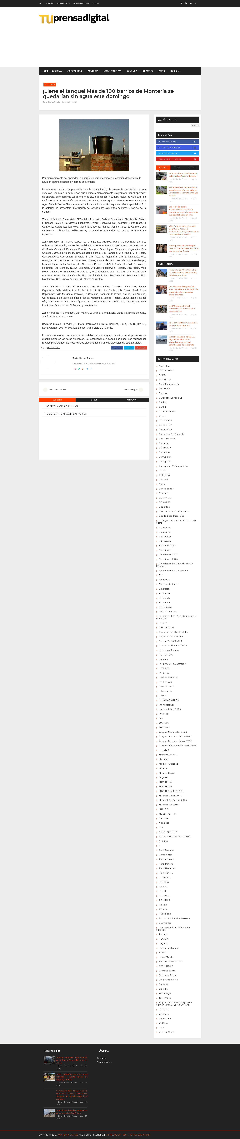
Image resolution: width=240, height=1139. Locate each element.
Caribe (162, 407)
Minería (163, 768)
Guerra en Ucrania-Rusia (173, 645)
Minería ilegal (167, 773)
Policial (163, 886)
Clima (162, 416)
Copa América (167, 439)
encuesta (164, 579)
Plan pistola (166, 873)
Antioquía (164, 388)
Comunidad (165, 429)
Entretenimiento (168, 584)
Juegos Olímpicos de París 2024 (178, 745)
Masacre (164, 759)
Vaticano (164, 1014)
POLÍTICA (93, 71)
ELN (161, 575)
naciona (163, 818)
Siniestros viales (168, 980)
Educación (165, 541)
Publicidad (165, 914)
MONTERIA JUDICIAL (171, 791)
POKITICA (164, 877)
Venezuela (165, 1018)
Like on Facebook (167, 141)
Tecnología (165, 993)
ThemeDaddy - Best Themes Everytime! (127, 1135)
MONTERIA (165, 782)
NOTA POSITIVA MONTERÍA (175, 836)
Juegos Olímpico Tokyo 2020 (175, 741)
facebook (118, 348)
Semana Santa (167, 971)
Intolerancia (166, 691)
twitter (130, 348)
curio (162, 484)
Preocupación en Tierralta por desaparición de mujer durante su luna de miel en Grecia (184, 248)
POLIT (162, 891)
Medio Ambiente (168, 764)
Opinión (163, 841)
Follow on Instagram (169, 147)
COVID (163, 470)
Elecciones (165, 550)
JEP (161, 718)
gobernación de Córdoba (173, 632)
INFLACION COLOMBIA (172, 664)
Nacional (164, 823)
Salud (162, 952)
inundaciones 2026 (170, 709)
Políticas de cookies (81, 3)
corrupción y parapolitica (173, 466)
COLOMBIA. (166, 425)
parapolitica (165, 855)
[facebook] (196, 3)
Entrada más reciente (57, 390)
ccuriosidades (167, 411)
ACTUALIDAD (75, 71)
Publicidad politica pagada (174, 918)
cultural (163, 479)
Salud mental (166, 957)
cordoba (164, 443)
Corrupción (165, 461)
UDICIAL (164, 1009)
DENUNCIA (165, 498)
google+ (142, 348)
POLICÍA (164, 882)
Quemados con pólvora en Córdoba (173, 928)
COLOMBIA (165, 420)
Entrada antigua (130, 390)
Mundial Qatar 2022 (170, 795)
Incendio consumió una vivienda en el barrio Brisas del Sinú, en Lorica (71, 1060)
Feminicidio (165, 607)
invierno (163, 714)
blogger (57, 400)
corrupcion (165, 457)
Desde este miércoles (171, 516)
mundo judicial (167, 814)
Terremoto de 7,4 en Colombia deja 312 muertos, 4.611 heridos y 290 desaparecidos (183, 272)
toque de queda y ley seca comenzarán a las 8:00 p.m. (174, 1003)
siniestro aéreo (168, 975)
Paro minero (166, 864)
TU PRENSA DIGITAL (67, 1135)
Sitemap (95, 3)
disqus (94, 400)
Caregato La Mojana (170, 398)
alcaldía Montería (169, 384)
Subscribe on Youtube (169, 159)
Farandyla (164, 602)
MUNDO (163, 809)
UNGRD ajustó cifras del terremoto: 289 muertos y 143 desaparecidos (182, 309)
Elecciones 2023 (168, 554)
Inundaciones (166, 705)
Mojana (163, 777)
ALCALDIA (165, 379)
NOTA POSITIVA (112, 71)
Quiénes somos (63, 3)
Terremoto (165, 998)
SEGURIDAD (166, 966)
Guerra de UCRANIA (170, 641)
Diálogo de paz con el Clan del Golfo (176, 521)
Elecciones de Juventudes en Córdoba (175, 565)
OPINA (192, 167)
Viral (161, 1027)
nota (162, 827)
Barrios (163, 393)
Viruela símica (167, 1032)
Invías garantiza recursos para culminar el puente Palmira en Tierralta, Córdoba (71, 1077)
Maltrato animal (168, 754)
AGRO (162, 71)
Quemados (165, 923)
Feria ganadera (167, 611)
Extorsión (164, 589)
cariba (162, 402)
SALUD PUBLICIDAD (171, 961)
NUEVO (163, 167)
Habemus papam (169, 650)
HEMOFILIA (166, 655)
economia (164, 527)
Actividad (164, 366)
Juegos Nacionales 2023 (173, 732)
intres (162, 695)
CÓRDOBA (165, 448)
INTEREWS (165, 682)
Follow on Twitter (168, 153)
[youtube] (186, 3)
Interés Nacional (168, 677)
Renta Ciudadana (169, 948)
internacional (166, 686)
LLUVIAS (164, 750)
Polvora (163, 905)
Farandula (164, 593)
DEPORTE (147, 71)
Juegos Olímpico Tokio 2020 (175, 736)
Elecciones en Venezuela (173, 570)
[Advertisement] (150, 43)
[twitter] (191, 3)
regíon (163, 943)
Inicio (41, 3)
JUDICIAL (57, 71)
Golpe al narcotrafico (171, 636)
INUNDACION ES (169, 700)
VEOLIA (163, 1023)
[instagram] (181, 3)
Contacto (50, 3)
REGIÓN (174, 71)
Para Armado (166, 850)
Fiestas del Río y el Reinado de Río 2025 (176, 617)
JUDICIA (164, 723)
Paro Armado (166, 859)
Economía (164, 532)
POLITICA (164, 895)
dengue (163, 493)
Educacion (165, 536)
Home (45, 71)
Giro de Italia (166, 627)
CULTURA (132, 71)
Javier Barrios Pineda (51, 102)
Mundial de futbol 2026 (173, 800)
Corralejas (164, 452)
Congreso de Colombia (172, 434)
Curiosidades (166, 489)
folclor (163, 623)
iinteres (163, 659)
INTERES (164, 668)
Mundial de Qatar (169, 804)
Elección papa (167, 545)
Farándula (164, 598)
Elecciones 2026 (168, 559)
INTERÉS (164, 673)
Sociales (163, 984)
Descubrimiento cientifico (174, 511)
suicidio (163, 989)
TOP (177, 167)
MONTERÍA (165, 786)
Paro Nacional (167, 868)
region (163, 934)
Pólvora (163, 909)
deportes (164, 507)
